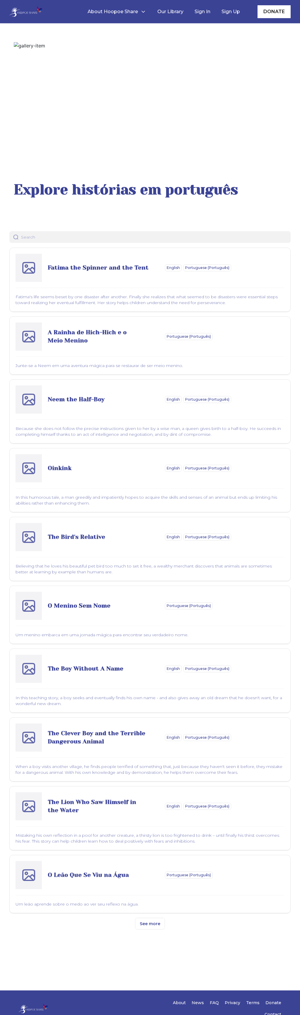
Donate (273, 1002)
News (198, 1002)
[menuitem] (117, 12)
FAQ (214, 1002)
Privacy (232, 1002)
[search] (156, 237)
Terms (253, 1002)
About (179, 1002)
